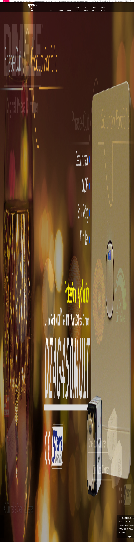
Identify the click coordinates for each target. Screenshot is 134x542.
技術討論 (77, 10)
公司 (77, 7)
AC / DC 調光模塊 (11, 522)
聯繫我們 (6, 1)
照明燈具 (69, 10)
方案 (85, 7)
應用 (94, 7)
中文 (101, 4)
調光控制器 (9, 529)
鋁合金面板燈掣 (11, 525)
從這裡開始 (8, 532)
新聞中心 (94, 10)
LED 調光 (52, 10)
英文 (104, 4)
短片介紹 (103, 10)
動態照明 (61, 10)
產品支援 (86, 10)
